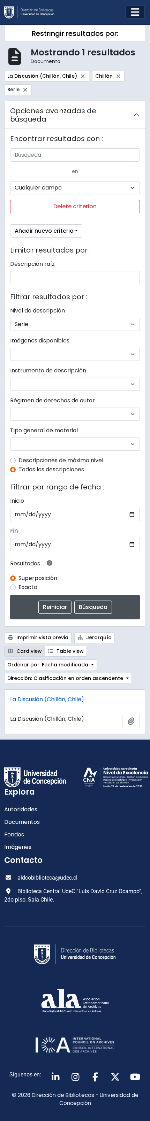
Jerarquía (98, 637)
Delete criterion (75, 206)
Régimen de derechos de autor (52, 400)
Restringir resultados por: (75, 33)
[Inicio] (32, 12)
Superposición (37, 578)
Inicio (17, 501)
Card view (28, 651)
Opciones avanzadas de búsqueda (53, 115)
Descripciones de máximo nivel (60, 460)
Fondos (14, 834)
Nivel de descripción (37, 311)
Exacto (27, 587)
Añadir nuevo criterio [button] (44, 231)
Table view (69, 651)
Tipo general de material (44, 430)
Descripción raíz (32, 264)
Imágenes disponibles (39, 341)
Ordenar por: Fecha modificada (48, 664)
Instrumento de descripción (48, 370)
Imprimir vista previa (41, 637)
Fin (14, 531)
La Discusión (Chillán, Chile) (47, 699)
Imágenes (17, 847)
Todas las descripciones (51, 469)
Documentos (22, 822)
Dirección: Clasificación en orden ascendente (66, 678)
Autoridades (20, 809)
